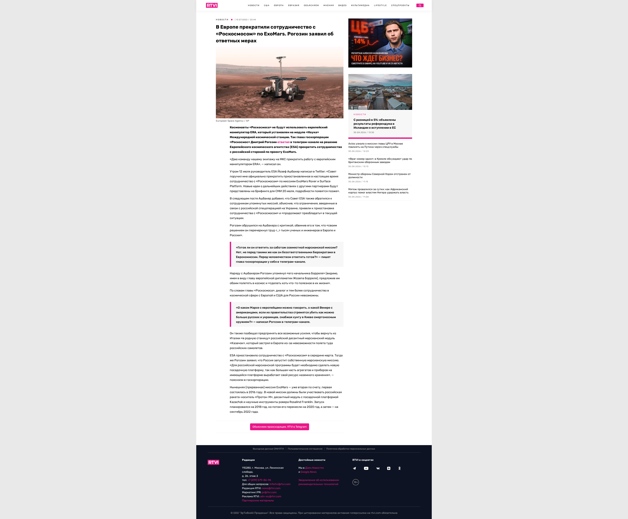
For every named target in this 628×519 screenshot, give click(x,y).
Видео (342, 5)
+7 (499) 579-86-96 (259, 480)
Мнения (328, 5)
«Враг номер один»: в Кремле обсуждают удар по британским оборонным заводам (380, 160)
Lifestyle (380, 5)
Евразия (293, 5)
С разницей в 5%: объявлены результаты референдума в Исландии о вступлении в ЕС (375, 123)
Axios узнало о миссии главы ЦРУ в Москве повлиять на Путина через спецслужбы (375, 145)
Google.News (309, 471)
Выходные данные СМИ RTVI (268, 448)
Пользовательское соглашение (305, 448)
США (267, 5)
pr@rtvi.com (269, 492)
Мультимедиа (360, 5)
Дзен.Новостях (314, 467)
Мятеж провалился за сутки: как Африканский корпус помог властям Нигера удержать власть (378, 191)
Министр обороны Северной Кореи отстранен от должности (379, 175)
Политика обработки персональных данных (350, 448)
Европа (279, 5)
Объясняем (311, 5)
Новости (254, 5)
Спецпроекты (400, 5)
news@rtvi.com (271, 488)
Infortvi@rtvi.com (280, 484)
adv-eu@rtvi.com (270, 496)
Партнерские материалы (258, 500)
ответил (283, 142)
